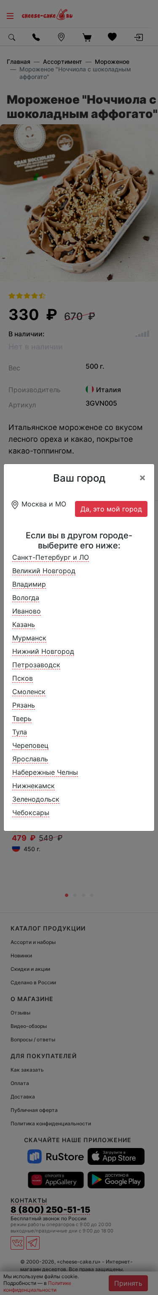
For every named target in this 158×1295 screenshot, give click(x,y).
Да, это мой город (111, 509)
